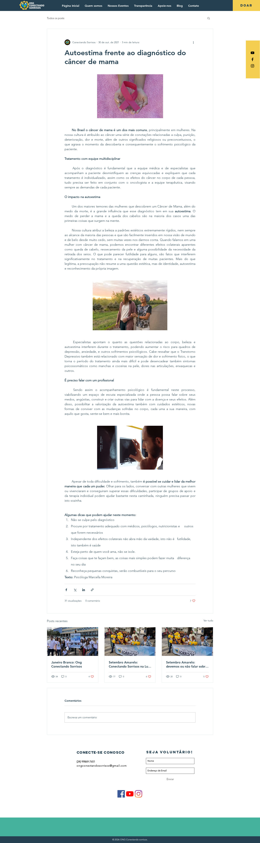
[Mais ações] (193, 42)
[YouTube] (130, 794)
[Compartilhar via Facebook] (66, 589)
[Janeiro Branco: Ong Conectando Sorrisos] (72, 641)
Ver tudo (208, 620)
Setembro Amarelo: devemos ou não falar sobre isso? (186, 664)
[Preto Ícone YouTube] (252, 53)
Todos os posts (55, 18)
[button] (208, 18)
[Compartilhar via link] (92, 589)
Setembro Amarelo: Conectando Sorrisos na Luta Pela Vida (130, 664)
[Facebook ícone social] (121, 794)
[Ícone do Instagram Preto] (252, 66)
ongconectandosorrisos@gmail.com (102, 765)
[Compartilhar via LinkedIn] (83, 589)
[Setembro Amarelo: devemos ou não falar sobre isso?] (187, 641)
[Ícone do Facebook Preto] (252, 59)
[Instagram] (138, 794)
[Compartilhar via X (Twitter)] (75, 589)
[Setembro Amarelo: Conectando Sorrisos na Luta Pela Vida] (130, 641)
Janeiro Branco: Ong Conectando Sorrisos (66, 664)
